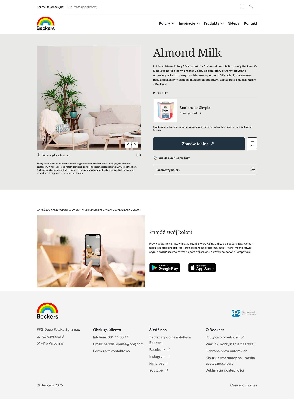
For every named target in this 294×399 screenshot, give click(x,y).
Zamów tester (195, 143)
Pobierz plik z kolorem (56, 155)
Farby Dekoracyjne (50, 7)
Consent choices (243, 385)
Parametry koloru (168, 170)
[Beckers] (46, 23)
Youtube (156, 370)
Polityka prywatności (223, 337)
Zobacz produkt (188, 113)
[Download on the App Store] (202, 267)
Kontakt (250, 23)
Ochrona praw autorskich (226, 351)
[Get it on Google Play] (164, 267)
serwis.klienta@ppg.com (124, 344)
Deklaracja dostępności (225, 370)
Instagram (157, 356)
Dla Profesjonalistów (82, 7)
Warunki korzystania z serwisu (230, 344)
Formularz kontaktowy (111, 351)
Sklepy (233, 23)
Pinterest (156, 363)
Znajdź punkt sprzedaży (174, 158)
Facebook (157, 349)
